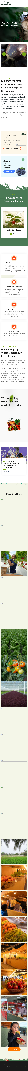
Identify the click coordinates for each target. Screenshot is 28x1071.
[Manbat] (6, 3)
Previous (4, 54)
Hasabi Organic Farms (12, 58)
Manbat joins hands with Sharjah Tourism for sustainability (12, 465)
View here (15, 233)
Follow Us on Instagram (12, 148)
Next (24, 54)
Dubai (5, 60)
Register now (9, 171)
